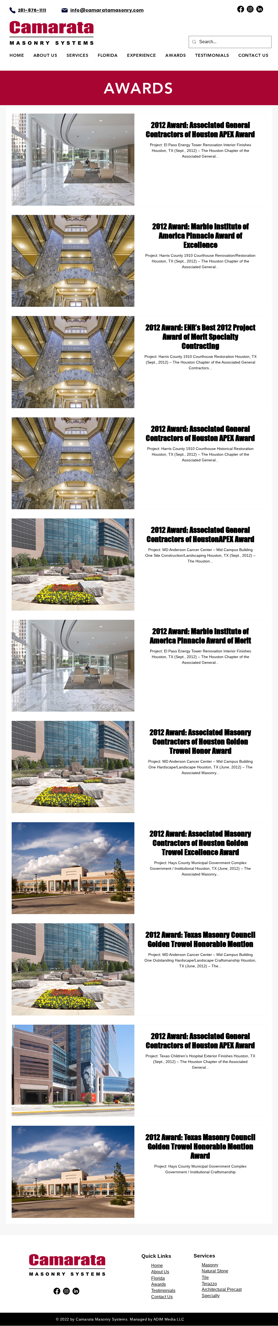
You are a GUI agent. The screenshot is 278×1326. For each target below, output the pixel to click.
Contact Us (162, 1296)
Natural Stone (215, 1271)
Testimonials (163, 1290)
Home (157, 1265)
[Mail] (64, 10)
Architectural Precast (222, 1289)
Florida (158, 1278)
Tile (205, 1277)
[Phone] (12, 10)
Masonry (210, 1265)
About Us (160, 1271)
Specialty (211, 1295)
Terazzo (209, 1283)
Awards (158, 1284)
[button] (77, 55)
